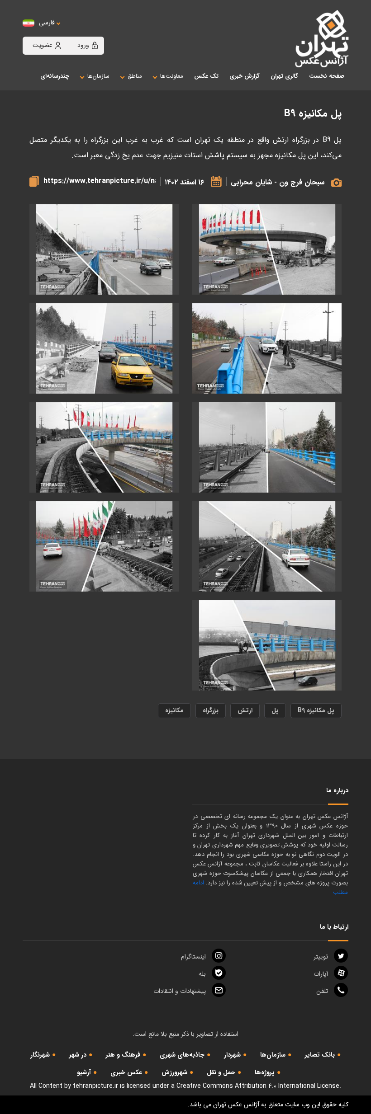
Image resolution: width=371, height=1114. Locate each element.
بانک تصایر (320, 1055)
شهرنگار (40, 1055)
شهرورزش (174, 1072)
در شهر (77, 1055)
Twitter (321, 957)
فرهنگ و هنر (123, 1055)
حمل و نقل (221, 1072)
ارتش (245, 710)
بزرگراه (211, 710)
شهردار (232, 1055)
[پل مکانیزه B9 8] (267, 348)
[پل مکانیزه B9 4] (267, 546)
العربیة (96, 32)
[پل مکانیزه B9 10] (267, 249)
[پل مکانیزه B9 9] (104, 249)
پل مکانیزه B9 (316, 710)
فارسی (47, 23)
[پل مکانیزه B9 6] (267, 447)
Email (179, 991)
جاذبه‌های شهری (182, 1055)
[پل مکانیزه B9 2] (104, 546)
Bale (202, 974)
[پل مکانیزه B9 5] (104, 447)
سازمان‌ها (272, 1055)
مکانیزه (174, 710)
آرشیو (84, 1072)
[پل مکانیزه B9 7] (104, 348)
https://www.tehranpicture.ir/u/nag (99, 181)
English (74, 32)
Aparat (321, 974)
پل (275, 710)
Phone (322, 991)
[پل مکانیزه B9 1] (267, 645)
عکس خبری (126, 1072)
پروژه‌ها (265, 1072)
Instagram (193, 957)
